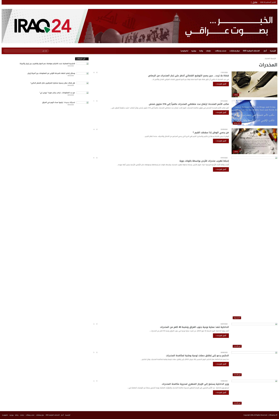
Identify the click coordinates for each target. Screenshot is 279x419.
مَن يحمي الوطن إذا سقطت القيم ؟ (211, 132)
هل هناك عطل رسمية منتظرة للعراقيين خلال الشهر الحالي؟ (53, 83)
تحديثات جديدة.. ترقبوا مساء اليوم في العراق (58, 102)
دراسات (208, 51)
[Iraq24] (139, 26)
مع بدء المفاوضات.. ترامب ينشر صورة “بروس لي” (57, 92)
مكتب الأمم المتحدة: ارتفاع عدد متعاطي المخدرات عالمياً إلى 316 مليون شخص (189, 104)
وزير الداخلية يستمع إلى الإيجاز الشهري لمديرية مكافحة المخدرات (195, 384)
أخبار (265, 51)
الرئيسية (273, 51)
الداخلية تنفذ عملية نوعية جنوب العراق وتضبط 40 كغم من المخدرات (194, 327)
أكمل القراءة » (221, 84)
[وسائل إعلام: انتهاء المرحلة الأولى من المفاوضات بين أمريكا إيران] (83, 76)
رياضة (201, 51)
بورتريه (193, 51)
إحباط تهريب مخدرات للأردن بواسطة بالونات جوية (204, 161)
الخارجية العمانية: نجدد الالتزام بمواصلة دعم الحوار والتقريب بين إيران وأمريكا (47, 63)
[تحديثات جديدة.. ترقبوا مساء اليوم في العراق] (83, 105)
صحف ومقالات (220, 51)
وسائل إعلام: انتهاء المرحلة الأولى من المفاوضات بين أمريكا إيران (51, 73)
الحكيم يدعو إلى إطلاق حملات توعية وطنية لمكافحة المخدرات (197, 355)
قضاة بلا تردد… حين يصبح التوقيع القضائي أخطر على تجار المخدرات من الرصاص (188, 76)
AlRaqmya (272, 415)
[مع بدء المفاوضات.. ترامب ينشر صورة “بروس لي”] (83, 96)
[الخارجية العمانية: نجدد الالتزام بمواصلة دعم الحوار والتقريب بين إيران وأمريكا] (83, 66)
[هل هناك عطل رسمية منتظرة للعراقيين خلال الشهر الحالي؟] (83, 86)
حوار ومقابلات (234, 51)
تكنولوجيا (184, 51)
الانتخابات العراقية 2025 (251, 51)
